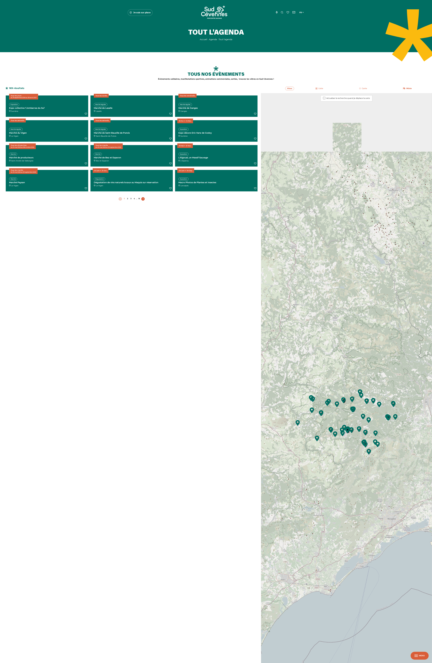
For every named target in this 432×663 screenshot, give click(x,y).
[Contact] (293, 12)
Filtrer (289, 88)
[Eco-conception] (277, 13)
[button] (360, 392)
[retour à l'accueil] (214, 13)
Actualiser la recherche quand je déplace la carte (348, 98)
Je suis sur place (142, 12)
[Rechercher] (282, 12)
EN (300, 15)
